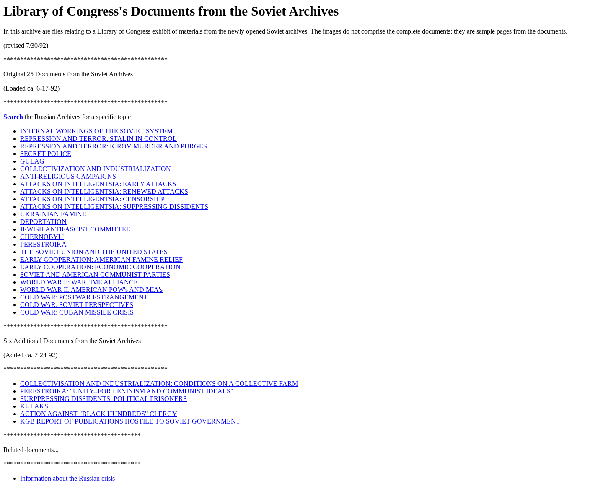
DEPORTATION (43, 221)
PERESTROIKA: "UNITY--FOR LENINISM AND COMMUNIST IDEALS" (126, 391)
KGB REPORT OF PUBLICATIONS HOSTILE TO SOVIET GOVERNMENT (130, 421)
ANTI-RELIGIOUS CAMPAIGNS (68, 176)
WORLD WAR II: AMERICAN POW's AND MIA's (91, 289)
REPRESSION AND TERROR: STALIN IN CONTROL (98, 138)
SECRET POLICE (45, 153)
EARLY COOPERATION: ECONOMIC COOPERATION (100, 267)
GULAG (32, 161)
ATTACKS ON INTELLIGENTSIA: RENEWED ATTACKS (104, 191)
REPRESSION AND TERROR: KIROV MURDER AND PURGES (113, 146)
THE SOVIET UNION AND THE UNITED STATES (94, 251)
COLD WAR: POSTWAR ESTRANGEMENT (84, 297)
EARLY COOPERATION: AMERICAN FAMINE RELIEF (101, 259)
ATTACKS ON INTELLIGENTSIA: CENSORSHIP (92, 199)
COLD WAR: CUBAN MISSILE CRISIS (77, 312)
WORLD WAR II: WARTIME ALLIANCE (79, 282)
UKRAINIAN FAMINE (53, 214)
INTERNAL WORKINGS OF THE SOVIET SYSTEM (96, 131)
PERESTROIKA (43, 244)
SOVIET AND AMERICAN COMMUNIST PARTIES (95, 274)
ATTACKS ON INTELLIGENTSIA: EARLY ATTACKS (98, 183)
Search (13, 116)
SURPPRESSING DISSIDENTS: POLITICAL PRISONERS (103, 398)
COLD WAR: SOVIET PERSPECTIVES (76, 304)
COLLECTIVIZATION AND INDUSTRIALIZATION (95, 168)
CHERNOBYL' (42, 236)
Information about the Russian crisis (67, 478)
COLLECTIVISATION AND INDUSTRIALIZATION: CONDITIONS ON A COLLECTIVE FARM (159, 383)
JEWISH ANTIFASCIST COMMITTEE (75, 229)
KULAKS (34, 406)
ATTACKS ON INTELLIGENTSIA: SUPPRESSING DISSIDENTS (114, 206)
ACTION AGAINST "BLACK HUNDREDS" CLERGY (98, 413)
